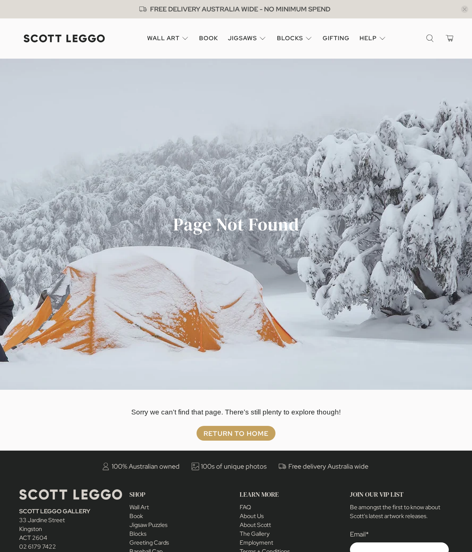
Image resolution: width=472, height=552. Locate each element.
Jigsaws (242, 38)
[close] (464, 9)
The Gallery (255, 534)
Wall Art (163, 38)
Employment (256, 542)
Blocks (290, 38)
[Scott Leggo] (64, 38)
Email (359, 534)
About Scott (255, 525)
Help (368, 38)
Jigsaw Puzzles (148, 525)
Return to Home (236, 433)
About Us (252, 516)
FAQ (245, 507)
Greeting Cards (149, 542)
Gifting (336, 38)
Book (208, 38)
